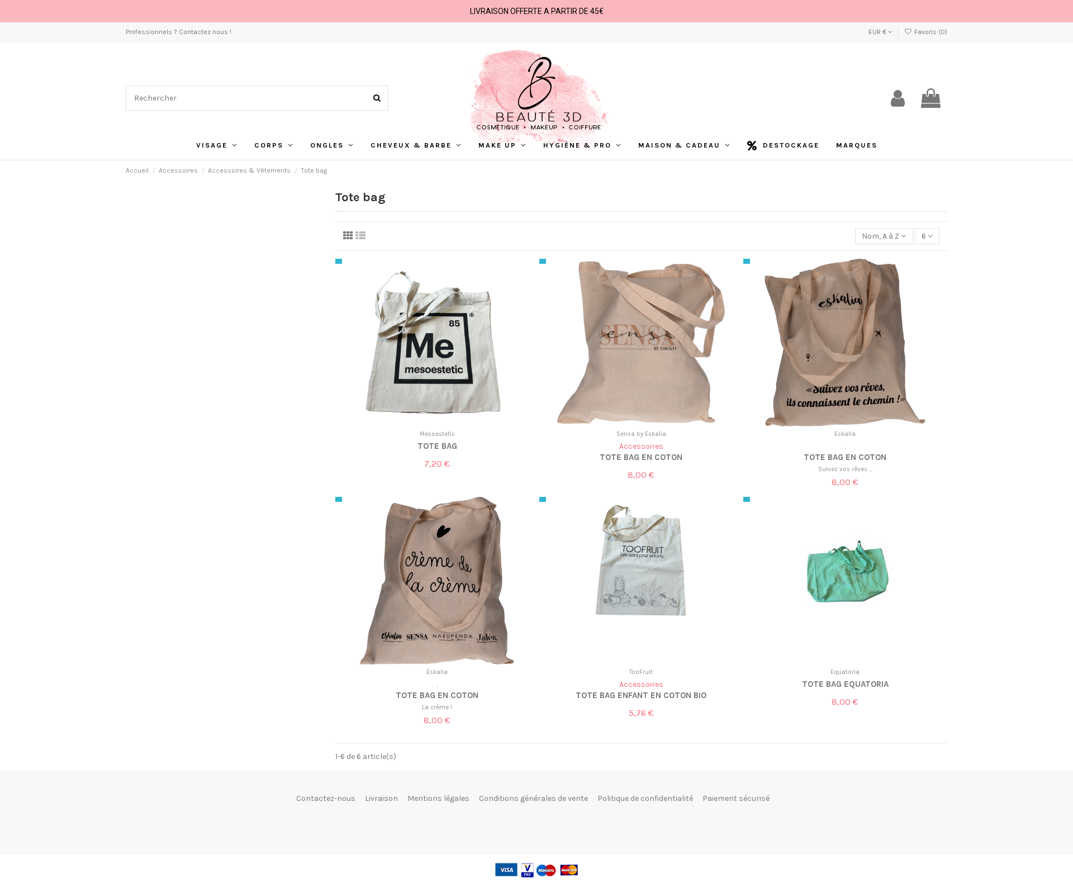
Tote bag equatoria (845, 684)
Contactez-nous (325, 798)
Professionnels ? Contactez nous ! (178, 32)
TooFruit (641, 672)
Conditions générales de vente (533, 798)
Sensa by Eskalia (641, 434)
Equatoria (845, 672)
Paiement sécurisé (736, 798)
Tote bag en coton (641, 457)
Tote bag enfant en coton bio (641, 695)
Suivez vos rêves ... (845, 469)
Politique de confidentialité (645, 798)
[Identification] (897, 98)
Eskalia (845, 434)
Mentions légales (438, 798)
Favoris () (930, 32)
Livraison (381, 798)
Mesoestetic (437, 434)
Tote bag (437, 446)
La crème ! (437, 707)
